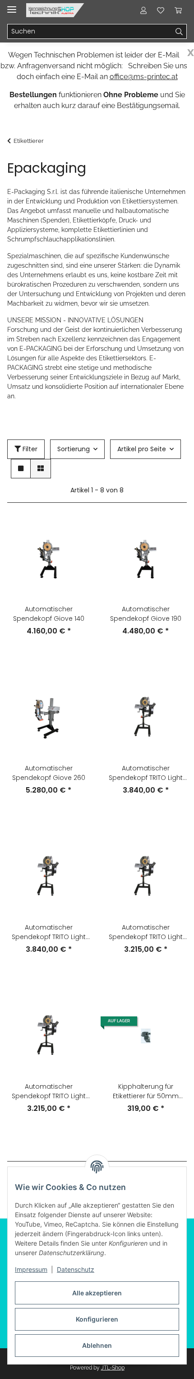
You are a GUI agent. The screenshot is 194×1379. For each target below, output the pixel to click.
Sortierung (73, 448)
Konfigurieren (97, 1319)
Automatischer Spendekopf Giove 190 (145, 613)
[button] (143, 10)
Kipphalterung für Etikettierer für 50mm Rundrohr (146, 1091)
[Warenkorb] (178, 10)
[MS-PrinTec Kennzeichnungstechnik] (55, 10)
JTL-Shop (113, 1368)
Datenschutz (75, 1269)
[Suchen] (179, 31)
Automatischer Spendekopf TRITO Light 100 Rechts (49, 932)
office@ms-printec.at (144, 76)
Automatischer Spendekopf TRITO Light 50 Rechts (49, 1091)
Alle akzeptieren (97, 1293)
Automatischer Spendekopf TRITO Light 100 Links (146, 773)
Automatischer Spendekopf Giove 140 (48, 613)
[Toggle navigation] (11, 5)
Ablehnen (97, 1345)
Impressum (31, 1269)
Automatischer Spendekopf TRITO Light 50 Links (146, 932)
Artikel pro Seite (141, 448)
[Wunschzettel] (160, 10)
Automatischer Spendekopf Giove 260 (48, 773)
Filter (29, 448)
